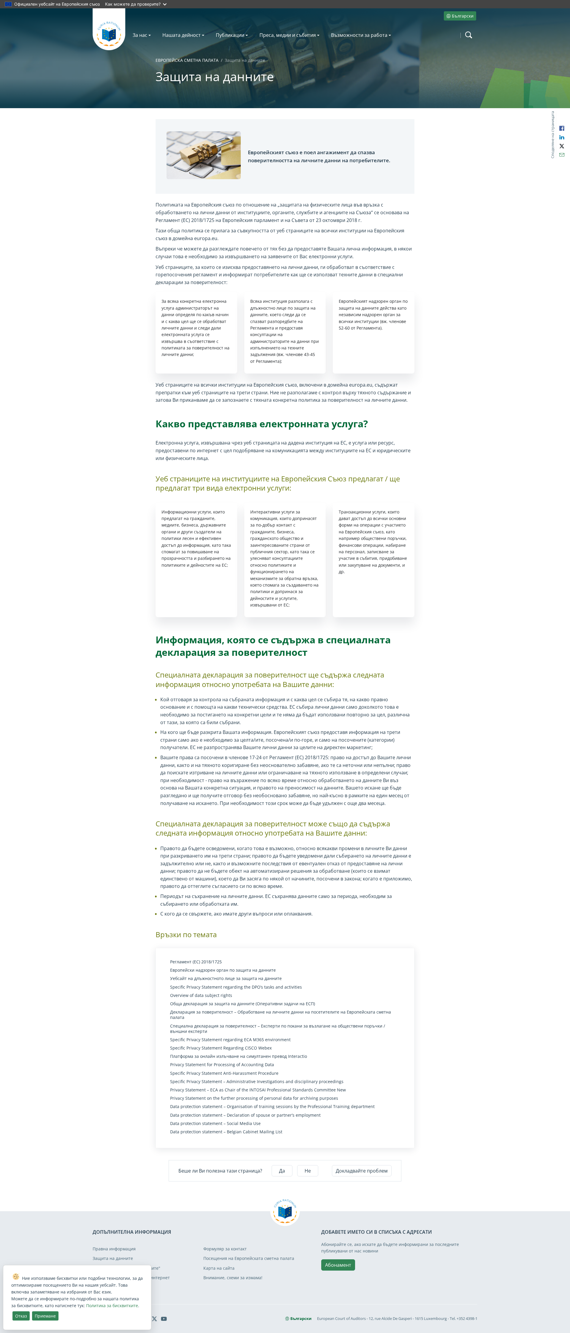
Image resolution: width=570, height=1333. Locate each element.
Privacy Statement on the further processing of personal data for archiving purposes (254, 1098)
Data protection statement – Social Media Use (215, 1123)
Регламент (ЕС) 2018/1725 (196, 962)
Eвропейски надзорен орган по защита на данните (223, 970)
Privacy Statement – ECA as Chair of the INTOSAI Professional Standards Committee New (258, 1090)
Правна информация (114, 1249)
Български (463, 16)
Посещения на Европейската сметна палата (248, 1258)
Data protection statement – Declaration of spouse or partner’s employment (245, 1115)
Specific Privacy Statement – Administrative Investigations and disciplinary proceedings (256, 1081)
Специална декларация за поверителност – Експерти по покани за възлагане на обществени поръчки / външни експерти (277, 1028)
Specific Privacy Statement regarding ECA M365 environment (230, 1039)
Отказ (21, 1316)
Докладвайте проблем (362, 1170)
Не (308, 1170)
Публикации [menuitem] (230, 35)
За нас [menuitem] (140, 35)
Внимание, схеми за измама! (232, 1277)
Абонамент (338, 1265)
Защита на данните (113, 1258)
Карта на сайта (219, 1268)
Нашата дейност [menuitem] (181, 35)
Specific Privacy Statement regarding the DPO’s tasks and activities (236, 987)
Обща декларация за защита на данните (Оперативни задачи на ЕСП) (242, 1003)
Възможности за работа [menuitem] (359, 35)
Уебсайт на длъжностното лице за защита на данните (226, 978)
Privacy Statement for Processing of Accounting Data (222, 1064)
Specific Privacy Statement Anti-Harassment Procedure (224, 1073)
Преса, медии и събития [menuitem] (287, 35)
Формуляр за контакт (225, 1249)
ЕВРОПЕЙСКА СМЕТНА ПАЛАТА (187, 60)
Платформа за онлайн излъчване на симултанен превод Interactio (238, 1056)
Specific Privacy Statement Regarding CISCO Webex (221, 1048)
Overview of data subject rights (201, 995)
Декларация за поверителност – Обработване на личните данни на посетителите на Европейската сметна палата (280, 1014)
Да (282, 1170)
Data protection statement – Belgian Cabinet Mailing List (226, 1132)
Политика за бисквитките (112, 1305)
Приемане (45, 1316)
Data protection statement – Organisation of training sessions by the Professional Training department (272, 1106)
